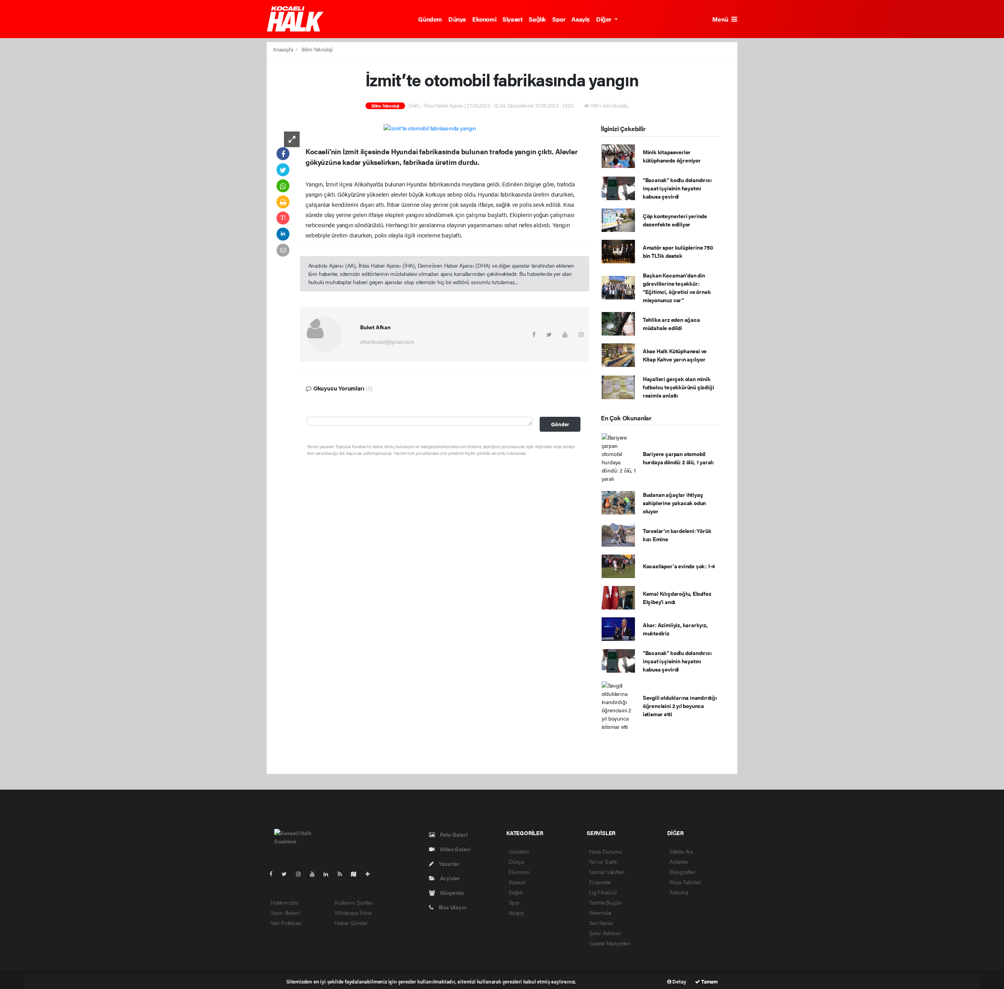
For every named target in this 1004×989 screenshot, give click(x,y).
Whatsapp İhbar (353, 912)
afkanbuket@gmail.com (387, 341)
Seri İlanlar (601, 923)
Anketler (678, 861)
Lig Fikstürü (603, 892)
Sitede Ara (681, 851)
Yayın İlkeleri (285, 912)
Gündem (430, 19)
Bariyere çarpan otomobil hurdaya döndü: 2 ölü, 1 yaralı (678, 458)
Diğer (604, 19)
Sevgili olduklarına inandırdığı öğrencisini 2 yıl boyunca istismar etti (680, 705)
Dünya (457, 19)
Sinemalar (600, 912)
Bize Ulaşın (451, 907)
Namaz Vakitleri (606, 872)
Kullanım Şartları (354, 902)
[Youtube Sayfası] (315, 874)
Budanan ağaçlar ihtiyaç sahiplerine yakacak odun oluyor (674, 503)
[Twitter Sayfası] (287, 874)
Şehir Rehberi (605, 933)
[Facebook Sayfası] (274, 874)
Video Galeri (454, 849)
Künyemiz (451, 892)
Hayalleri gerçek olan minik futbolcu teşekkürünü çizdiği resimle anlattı (678, 387)
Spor (558, 19)
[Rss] (343, 874)
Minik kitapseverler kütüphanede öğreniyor (672, 156)
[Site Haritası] (357, 874)
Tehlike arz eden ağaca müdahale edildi (671, 324)
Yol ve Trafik (603, 861)
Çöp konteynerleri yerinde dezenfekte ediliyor (675, 220)
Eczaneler (600, 882)
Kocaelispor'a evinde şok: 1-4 (679, 566)
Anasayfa (283, 49)
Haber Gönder (351, 923)
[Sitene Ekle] (371, 874)
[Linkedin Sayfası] (329, 874)
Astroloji (678, 892)
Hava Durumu (605, 851)
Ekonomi (484, 19)
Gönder (560, 424)
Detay (678, 981)
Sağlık (537, 19)
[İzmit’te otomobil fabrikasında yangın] (430, 127)
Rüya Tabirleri (685, 882)
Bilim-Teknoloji (317, 49)
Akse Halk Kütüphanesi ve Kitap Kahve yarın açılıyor (675, 355)
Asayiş (580, 19)
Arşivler (449, 878)
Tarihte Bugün (605, 902)
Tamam (709, 981)
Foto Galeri (453, 834)
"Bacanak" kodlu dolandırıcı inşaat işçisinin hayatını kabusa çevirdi (677, 188)
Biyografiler (682, 872)
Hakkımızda (284, 902)
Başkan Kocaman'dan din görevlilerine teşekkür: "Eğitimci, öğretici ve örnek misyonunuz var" (677, 287)
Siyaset (512, 19)
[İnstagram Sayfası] (301, 874)
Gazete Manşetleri (609, 943)
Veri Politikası (286, 923)
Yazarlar (449, 863)
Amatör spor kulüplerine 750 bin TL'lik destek (678, 251)
